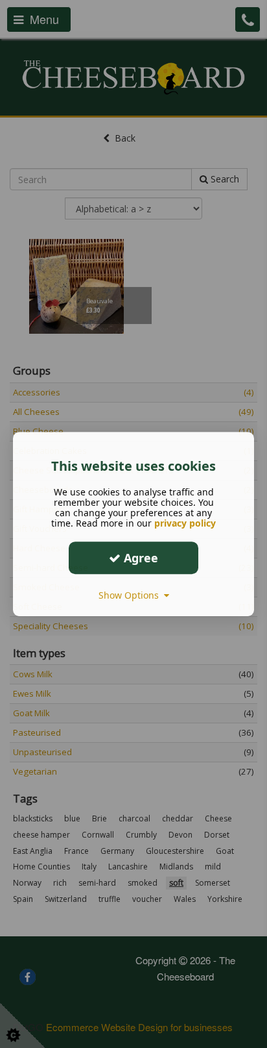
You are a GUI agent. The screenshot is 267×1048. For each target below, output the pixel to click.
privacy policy (185, 523)
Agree (139, 558)
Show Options (131, 595)
